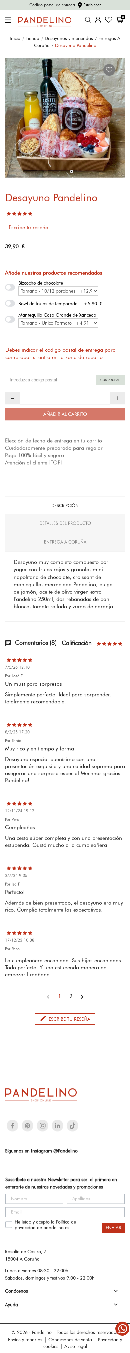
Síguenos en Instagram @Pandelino (41, 1151)
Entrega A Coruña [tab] (65, 542)
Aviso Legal (75, 1346)
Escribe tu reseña (28, 227)
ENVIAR (113, 1228)
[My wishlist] (108, 19)
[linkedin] (57, 1125)
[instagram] (43, 1125)
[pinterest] (27, 1125)
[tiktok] (72, 1125)
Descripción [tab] (65, 505)
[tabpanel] (65, 118)
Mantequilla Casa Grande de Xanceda (57, 315)
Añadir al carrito (65, 414)
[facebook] (12, 1125)
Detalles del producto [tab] (65, 523)
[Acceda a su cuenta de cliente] (98, 20)
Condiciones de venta (70, 1340)
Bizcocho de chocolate (40, 283)
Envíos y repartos (25, 1340)
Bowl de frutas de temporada (48, 304)
